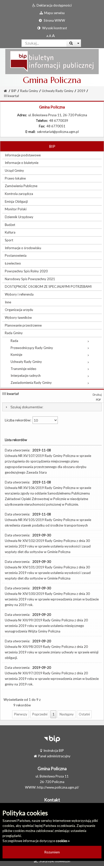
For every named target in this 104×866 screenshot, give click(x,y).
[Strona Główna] (52, 61)
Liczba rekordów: (18, 420)
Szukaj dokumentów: (26, 407)
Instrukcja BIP (53, 750)
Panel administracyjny (54, 756)
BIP (13, 91)
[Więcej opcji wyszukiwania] (78, 43)
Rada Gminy (29, 91)
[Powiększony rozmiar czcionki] (50, 36)
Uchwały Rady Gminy (57, 91)
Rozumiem (52, 852)
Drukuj (97, 394)
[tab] (52, 407)
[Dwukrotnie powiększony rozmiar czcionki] (53, 36)
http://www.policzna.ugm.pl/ (58, 787)
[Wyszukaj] (71, 43)
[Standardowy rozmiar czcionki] (47, 36)
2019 (81, 91)
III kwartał (11, 96)
